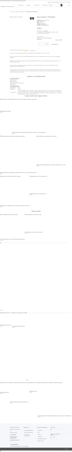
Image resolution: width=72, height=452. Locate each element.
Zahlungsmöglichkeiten (28, 430)
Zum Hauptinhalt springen (5, 0)
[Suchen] (61, 5)
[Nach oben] (0, 451)
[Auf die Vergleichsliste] (31, 18)
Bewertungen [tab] (32, 50)
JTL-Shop (69, 449)
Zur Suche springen (14, 0)
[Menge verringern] (38, 44)
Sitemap (39, 434)
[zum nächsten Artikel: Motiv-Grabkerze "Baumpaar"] (40, 12)
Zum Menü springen (22, 0)
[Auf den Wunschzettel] (33, 18)
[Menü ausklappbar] (2, 4)
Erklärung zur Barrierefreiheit (27, 435)
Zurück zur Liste (12, 11)
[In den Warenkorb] (11, 15)
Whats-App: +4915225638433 (53, 2)
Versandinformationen (28, 432)
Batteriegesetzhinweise (42, 438)
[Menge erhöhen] (46, 46)
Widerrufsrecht (41, 440)
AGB (38, 432)
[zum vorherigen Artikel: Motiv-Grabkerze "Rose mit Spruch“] (38, 12)
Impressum (40, 436)
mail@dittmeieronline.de (14, 439)
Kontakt (68, 2)
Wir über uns (63, 2)
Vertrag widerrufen (14, 444)
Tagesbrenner (43, 23)
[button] (64, 5)
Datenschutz (40, 430)
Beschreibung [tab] (25, 50)
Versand (46, 30)
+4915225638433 (13, 434)
